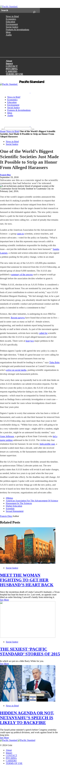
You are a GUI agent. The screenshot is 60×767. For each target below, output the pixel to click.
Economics (11, 19)
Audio (9, 35)
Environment (12, 24)
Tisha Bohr (54, 362)
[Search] (34, 10)
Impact (9, 63)
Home (3, 131)
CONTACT (12, 66)
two (32, 341)
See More (4, 600)
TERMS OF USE (14, 74)
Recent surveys (18, 317)
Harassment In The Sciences (19, 503)
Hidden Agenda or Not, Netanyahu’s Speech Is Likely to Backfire (27, 718)
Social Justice (12, 27)
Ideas (8, 32)
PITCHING (12, 69)
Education (10, 21)
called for (43, 333)
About (9, 61)
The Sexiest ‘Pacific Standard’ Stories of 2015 (30, 651)
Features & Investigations (17, 29)
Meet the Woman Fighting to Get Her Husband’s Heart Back (26, 580)
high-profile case (47, 444)
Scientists (10, 508)
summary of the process (22, 274)
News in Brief (12, 16)
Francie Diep (5, 175)
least (28, 341)
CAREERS (11, 71)
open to (20, 233)
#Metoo (9, 498)
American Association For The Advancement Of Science (32, 500)
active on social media (16, 370)
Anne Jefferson (7, 436)
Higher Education (14, 506)
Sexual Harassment (14, 511)
